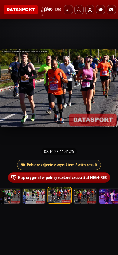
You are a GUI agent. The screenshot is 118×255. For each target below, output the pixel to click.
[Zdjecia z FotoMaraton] (111, 9)
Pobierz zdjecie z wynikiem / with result (62, 165)
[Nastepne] (108, 88)
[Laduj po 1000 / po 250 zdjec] (68, 9)
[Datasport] (21, 9)
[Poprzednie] (10, 88)
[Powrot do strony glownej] (100, 9)
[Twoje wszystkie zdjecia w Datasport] (89, 9)
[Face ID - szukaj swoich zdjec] (79, 9)
